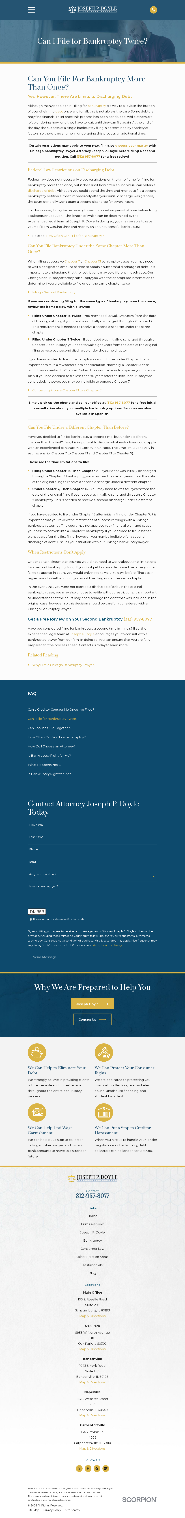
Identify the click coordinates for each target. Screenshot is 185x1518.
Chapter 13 (93, 261)
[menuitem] (92, 709)
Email (32, 861)
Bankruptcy (92, 1240)
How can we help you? (43, 886)
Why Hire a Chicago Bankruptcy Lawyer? (64, 665)
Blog (92, 1273)
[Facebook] (88, 1468)
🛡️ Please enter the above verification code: (57, 919)
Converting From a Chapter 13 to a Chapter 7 (67, 390)
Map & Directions (92, 1316)
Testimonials (92, 1265)
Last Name (36, 837)
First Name (36, 824)
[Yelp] (97, 1468)
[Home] (92, 10)
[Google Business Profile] (105, 1468)
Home (92, 1216)
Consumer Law (92, 1248)
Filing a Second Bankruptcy (53, 292)
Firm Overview (92, 1224)
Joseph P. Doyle (82, 634)
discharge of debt (42, 190)
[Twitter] (79, 1468)
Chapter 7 (72, 261)
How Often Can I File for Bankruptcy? (75, 236)
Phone (33, 849)
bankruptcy (97, 106)
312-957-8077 (92, 1196)
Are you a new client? (42, 874)
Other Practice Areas (92, 1257)
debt (59, 111)
